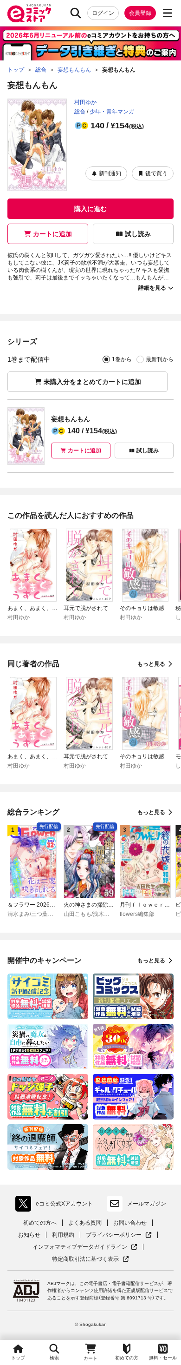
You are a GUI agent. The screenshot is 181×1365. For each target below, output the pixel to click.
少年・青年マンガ (112, 111)
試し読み (138, 234)
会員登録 (140, 13)
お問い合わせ (130, 1222)
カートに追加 (52, 234)
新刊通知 (110, 173)
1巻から (122, 359)
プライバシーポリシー (119, 1235)
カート (90, 1358)
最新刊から (160, 359)
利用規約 (63, 1235)
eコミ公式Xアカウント (56, 1205)
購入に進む (90, 208)
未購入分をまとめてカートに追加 (92, 381)
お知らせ (29, 1235)
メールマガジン (146, 1203)
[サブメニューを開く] (168, 13)
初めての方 (126, 1357)
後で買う (156, 173)
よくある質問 (85, 1222)
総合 (79, 111)
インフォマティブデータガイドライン (79, 1247)
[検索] (76, 13)
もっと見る (151, 664)
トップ (18, 1357)
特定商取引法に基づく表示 (90, 1259)
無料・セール (163, 1357)
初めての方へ (40, 1222)
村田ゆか (85, 102)
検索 (54, 1357)
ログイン (103, 13)
